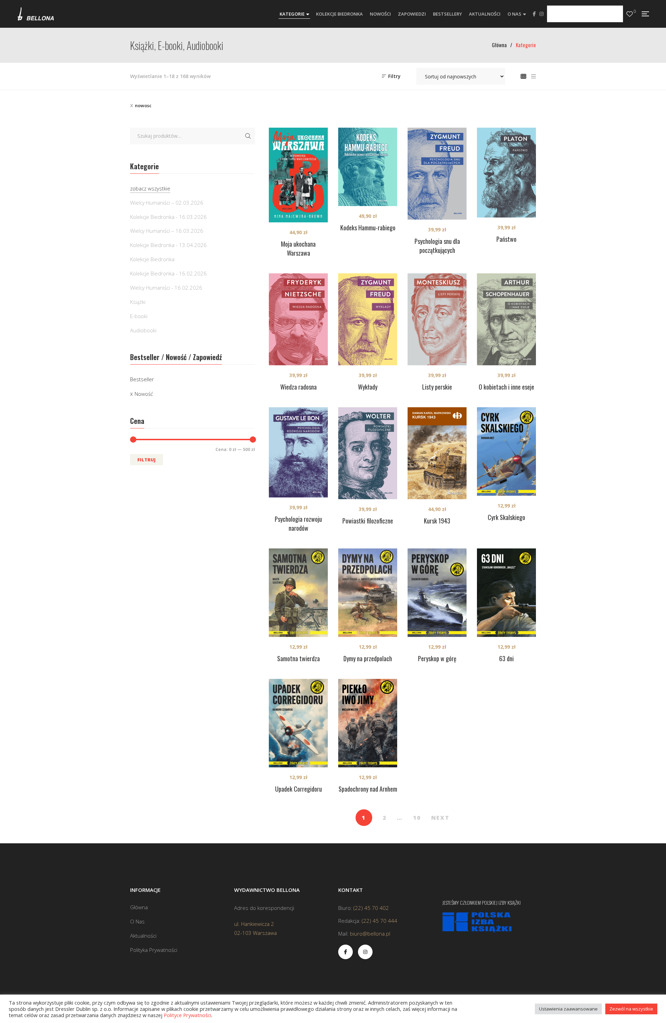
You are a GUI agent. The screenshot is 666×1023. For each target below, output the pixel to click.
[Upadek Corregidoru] (298, 723)
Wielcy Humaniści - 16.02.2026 (166, 287)
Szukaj (248, 136)
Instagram (541, 13)
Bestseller (142, 379)
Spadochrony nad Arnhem (368, 788)
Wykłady (367, 386)
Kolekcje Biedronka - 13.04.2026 (168, 244)
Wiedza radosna (298, 386)
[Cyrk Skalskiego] (506, 451)
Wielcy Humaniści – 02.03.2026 (166, 202)
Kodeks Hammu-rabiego (367, 227)
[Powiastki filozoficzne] (367, 453)
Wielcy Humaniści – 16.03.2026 (166, 230)
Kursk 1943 (437, 520)
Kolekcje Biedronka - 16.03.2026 (168, 216)
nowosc (143, 105)
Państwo (506, 239)
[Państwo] (506, 173)
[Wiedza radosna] (298, 319)
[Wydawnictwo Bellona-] (35, 14)
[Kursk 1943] (437, 453)
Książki (137, 301)
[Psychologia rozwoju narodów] (298, 452)
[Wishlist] (629, 14)
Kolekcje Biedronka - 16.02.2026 (168, 273)
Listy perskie (437, 386)
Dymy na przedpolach (367, 658)
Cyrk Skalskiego (506, 517)
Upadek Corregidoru (298, 788)
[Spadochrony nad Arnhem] (367, 723)
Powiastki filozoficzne (367, 520)
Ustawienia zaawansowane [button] (568, 1009)
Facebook (534, 13)
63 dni (506, 658)
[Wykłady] (367, 319)
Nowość (144, 393)
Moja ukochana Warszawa (298, 248)
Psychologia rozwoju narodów (298, 523)
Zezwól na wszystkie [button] (631, 1009)
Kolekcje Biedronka (152, 259)
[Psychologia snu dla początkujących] (437, 174)
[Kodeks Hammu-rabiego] (367, 167)
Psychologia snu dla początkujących (437, 246)
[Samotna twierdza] (298, 592)
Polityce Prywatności (187, 1015)
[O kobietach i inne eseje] (506, 319)
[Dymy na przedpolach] (367, 592)
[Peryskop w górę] (437, 592)
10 (417, 817)
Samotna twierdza (298, 658)
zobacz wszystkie (150, 188)
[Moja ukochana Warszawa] (298, 175)
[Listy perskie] (437, 319)
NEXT (440, 817)
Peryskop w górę (437, 658)
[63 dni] (506, 592)
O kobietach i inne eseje (506, 386)
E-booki (138, 316)
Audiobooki (143, 330)
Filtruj (146, 460)
